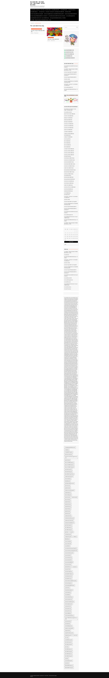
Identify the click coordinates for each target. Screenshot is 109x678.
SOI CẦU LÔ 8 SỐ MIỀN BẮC (68, 127)
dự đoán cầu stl (68, 515)
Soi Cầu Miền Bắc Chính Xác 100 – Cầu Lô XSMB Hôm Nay (70, 217)
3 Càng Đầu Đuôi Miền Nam (70, 447)
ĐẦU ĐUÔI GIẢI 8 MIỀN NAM (68, 177)
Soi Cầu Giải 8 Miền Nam (69, 585)
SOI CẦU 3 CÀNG (68, 11)
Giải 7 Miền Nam (68, 527)
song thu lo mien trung (69, 628)
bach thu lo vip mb (68, 454)
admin (49, 40)
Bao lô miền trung (68, 471)
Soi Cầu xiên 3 (68, 608)
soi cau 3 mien (68, 543)
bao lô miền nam (68, 469)
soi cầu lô (67, 587)
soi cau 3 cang (68, 541)
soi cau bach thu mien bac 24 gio (70, 548)
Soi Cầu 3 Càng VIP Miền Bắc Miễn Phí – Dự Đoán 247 (70, 75)
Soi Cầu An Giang (68, 571)
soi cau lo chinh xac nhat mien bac (71, 550)
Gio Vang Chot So (42, 11)
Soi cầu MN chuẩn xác (34, 11)
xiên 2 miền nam (68, 642)
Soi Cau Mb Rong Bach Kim (68, 87)
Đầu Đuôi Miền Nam (69, 665)
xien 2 (75, 635)
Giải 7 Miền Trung (68, 529)
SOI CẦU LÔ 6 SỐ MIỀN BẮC (68, 125)
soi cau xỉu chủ (68, 564)
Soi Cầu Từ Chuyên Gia (69, 601)
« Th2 (65, 244)
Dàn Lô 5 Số (67, 499)
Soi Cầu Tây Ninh (68, 599)
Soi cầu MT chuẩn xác (72, 9)
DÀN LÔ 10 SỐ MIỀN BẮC (68, 129)
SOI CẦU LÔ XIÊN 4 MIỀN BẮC (69, 154)
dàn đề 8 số (67, 513)
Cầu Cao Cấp (68, 478)
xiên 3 (66, 646)
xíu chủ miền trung (68, 660)
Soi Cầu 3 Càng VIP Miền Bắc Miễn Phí (71, 13)
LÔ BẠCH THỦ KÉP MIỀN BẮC (69, 133)
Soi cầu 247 (67, 569)
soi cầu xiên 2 (68, 606)
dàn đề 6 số (67, 511)
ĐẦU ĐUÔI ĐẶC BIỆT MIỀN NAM (69, 179)
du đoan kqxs (68, 492)
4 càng (67, 449)
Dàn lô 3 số (67, 497)
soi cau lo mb (68, 555)
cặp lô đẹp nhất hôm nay (69, 483)
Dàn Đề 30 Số (68, 506)
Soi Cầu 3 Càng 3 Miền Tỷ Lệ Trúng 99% (37, 13)
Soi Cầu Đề (67, 623)
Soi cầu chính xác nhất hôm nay (70, 580)
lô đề (75, 536)
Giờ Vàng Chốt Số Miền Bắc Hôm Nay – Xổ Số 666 (70, 90)
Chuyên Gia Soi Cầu (69, 476)
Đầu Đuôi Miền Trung (69, 667)
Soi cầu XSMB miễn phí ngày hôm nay (71, 618)
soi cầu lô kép (68, 592)
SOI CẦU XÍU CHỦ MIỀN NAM (69, 181)
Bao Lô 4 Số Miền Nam (69, 464)
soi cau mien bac (68, 557)
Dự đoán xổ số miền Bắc (69, 522)
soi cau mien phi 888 (69, 562)
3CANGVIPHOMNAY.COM (69, 50)
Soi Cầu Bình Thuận (69, 573)
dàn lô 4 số (74, 497)
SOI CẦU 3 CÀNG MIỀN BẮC (53, 39)
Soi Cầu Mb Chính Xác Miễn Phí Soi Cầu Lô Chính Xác (71, 66)
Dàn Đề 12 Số (68, 504)
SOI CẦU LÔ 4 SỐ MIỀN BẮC (68, 123)
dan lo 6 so (67, 485)
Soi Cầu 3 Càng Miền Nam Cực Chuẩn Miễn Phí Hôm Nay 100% (54, 13)
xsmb (66, 658)
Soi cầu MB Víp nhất (64, 9)
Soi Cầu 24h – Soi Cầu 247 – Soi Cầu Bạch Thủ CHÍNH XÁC (55, 11)
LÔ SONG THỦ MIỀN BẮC (68, 131)
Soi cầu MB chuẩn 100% (55, 9)
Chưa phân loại (66, 254)
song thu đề (67, 630)
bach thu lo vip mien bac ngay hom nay (71, 457)
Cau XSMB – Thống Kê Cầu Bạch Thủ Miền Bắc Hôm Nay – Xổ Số (71, 70)
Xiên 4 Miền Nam (68, 653)
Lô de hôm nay (68, 534)
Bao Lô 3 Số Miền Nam (69, 462)
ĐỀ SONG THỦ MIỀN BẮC (68, 121)
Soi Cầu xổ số (68, 621)
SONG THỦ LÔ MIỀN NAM (68, 185)
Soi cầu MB (67, 594)
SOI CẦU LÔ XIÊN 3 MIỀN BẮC (69, 152)
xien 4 (66, 637)
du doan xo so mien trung (69, 490)
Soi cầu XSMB (68, 613)
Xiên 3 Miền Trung (68, 651)
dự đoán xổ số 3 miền (69, 520)
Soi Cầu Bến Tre (68, 578)
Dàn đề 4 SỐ (67, 508)
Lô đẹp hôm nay (68, 536)
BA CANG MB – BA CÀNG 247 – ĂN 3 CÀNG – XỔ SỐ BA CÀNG (37, 3)
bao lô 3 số (67, 460)
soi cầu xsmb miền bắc (69, 615)
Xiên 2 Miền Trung (68, 644)
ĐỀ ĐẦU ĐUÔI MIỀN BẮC (68, 119)
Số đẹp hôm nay (68, 635)
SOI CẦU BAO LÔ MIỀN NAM (68, 183)
